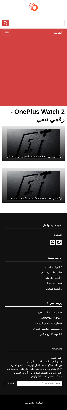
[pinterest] (52, 242)
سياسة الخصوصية (33, 402)
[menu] (6, 32)
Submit (10, 383)
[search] (5, 23)
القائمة (57, 32)
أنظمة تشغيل (53, 288)
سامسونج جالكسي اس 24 (46, 329)
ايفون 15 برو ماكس (50, 334)
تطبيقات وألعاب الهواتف (47, 323)
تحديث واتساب (52, 283)
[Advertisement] (33, 71)
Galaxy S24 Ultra (50, 318)
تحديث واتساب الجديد (49, 312)
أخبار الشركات (52, 278)
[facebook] (59, 242)
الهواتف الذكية (52, 267)
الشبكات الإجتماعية (50, 272)
